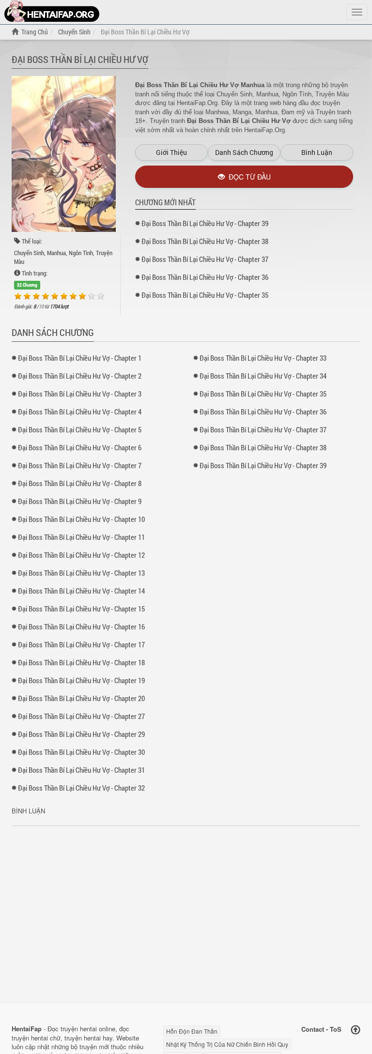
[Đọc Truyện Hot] (51, 11)
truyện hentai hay (88, 1037)
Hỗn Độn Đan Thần (191, 1031)
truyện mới (94, 1046)
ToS (335, 1029)
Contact (312, 1029)
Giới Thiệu (171, 152)
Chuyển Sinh (29, 252)
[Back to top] (355, 1030)
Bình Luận (316, 152)
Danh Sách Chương (244, 152)
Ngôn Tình (81, 252)
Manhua (56, 252)
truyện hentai (79, 1028)
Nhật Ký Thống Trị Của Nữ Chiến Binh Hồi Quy (227, 1044)
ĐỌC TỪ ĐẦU (248, 177)
